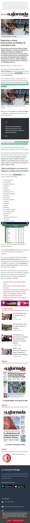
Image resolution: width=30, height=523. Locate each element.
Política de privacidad (18, 520)
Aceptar (9, 520)
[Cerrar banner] (28, 513)
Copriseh (15, 278)
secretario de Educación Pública (11, 69)
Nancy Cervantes (7, 65)
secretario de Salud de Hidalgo (18, 257)
